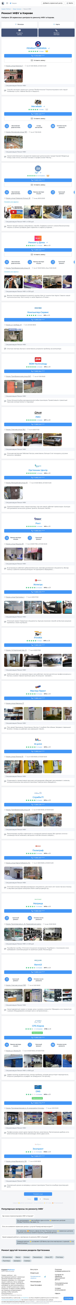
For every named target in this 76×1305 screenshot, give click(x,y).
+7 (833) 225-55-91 (39, 1037)
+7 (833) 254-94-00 (39, 531)
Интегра (38, 584)
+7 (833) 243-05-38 (39, 698)
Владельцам (34, 1273)
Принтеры (6, 1261)
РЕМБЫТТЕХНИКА (37, 48)
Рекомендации (35, 1281)
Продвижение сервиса (35, 1277)
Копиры (26, 1257)
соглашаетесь (24, 1297)
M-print (38, 744)
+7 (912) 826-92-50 (39, 56)
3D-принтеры (7, 1257)
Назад (29, 1199)
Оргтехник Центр (38, 470)
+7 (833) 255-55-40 (39, 911)
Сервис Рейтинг (6, 9)
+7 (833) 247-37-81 (39, 477)
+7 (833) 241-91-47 (39, 751)
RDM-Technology (38, 364)
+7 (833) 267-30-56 (39, 858)
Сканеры (27, 1261)
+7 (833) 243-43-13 (39, 972)
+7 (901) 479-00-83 (39, 180)
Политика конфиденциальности (62, 1270)
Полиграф (38, 850)
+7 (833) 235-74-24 (39, 319)
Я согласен (68, 1298)
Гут (36, 172)
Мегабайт (36, 106)
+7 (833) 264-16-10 (39, 371)
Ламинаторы (37, 1257)
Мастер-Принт (38, 691)
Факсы (18, 1257)
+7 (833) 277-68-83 (39, 1156)
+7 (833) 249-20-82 (39, 114)
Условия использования (60, 1289)
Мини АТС (49, 1257)
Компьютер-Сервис (38, 312)
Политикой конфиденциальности (11, 1299)
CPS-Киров (38, 1026)
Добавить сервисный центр (52, 3)
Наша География (36, 1285)
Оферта (57, 1293)
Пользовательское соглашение (61, 1284)
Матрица (38, 903)
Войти (71, 3)
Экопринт (38, 1149)
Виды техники (17, 9)
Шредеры (17, 1261)
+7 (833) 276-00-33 (39, 592)
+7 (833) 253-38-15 (39, 645)
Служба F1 (38, 797)
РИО (38, 417)
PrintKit (38, 637)
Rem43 (38, 964)
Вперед (46, 1199)
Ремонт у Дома (36, 242)
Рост (38, 523)
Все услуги (34, 1269)
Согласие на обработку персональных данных (60, 1277)
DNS (38, 1091)
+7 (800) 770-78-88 (38, 1103)
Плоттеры (59, 1257)
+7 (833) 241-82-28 (39, 424)
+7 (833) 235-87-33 (39, 804)
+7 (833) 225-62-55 (39, 250)
